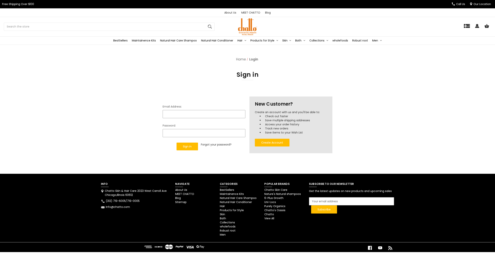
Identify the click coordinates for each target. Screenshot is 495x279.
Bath (298, 40)
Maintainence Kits (144, 40)
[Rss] (390, 248)
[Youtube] (380, 248)
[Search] (210, 27)
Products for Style (262, 40)
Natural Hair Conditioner (217, 40)
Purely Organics (274, 206)
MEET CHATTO (250, 13)
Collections (316, 40)
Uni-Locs (270, 202)
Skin (285, 40)
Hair (239, 40)
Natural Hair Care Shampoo (178, 40)
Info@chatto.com (118, 207)
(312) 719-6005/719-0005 (123, 201)
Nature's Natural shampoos (282, 194)
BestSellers (120, 40)
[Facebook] (370, 248)
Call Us (460, 4)
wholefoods (340, 40)
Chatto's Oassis (274, 210)
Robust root (360, 40)
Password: (169, 125)
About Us (230, 13)
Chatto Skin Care (275, 190)
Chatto (269, 214)
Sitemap (181, 202)
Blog (268, 13)
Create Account (272, 143)
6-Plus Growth (273, 198)
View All (269, 218)
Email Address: (172, 106)
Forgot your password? (216, 144)
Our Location (482, 4)
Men (375, 40)
